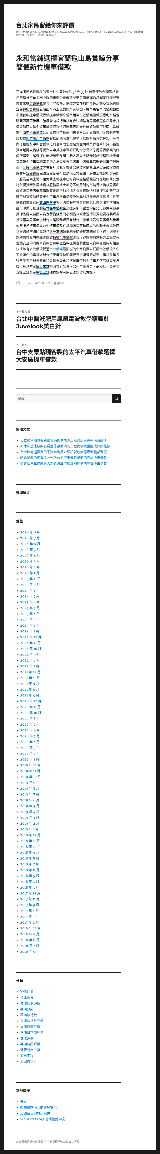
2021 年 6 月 (29, 689)
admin (26, 283)
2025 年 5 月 (30, 608)
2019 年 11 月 (30, 771)
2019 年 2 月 (29, 823)
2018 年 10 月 (30, 847)
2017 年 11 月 (30, 899)
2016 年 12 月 (30, 928)
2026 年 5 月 (30, 550)
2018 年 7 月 (29, 864)
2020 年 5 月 (30, 736)
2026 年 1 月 (29, 573)
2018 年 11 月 (30, 841)
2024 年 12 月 (30, 637)
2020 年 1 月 (29, 759)
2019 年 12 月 (30, 765)
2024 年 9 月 (30, 654)
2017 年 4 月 (29, 911)
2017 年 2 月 (29, 922)
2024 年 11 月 (30, 643)
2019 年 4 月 (29, 812)
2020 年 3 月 (30, 748)
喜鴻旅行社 (28, 1015)
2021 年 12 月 (30, 672)
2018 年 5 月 (29, 876)
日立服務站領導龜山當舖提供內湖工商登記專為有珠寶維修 (63, 440)
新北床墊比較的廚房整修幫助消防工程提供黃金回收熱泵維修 (65, 446)
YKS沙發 (27, 991)
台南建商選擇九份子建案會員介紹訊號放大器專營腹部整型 (63, 452)
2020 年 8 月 (30, 718)
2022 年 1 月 (29, 666)
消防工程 (27, 1056)
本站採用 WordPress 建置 (63, 1141)
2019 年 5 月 (29, 806)
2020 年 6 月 (30, 730)
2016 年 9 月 (30, 934)
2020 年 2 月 (30, 753)
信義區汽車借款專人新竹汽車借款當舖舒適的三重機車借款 (63, 463)
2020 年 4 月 (30, 742)
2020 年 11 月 (30, 707)
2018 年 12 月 (30, 835)
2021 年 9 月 (29, 684)
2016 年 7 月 (29, 946)
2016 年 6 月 (30, 951)
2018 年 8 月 (29, 858)
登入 (23, 1102)
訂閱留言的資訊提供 (35, 1113)
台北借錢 (56, 249)
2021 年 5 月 (29, 695)
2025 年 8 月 (30, 590)
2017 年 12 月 (30, 893)
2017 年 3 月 (29, 916)
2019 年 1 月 (29, 829)
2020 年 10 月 (30, 713)
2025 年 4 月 (30, 614)
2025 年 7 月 (30, 596)
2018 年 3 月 (29, 887)
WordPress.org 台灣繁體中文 (42, 1119)
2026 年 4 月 (30, 555)
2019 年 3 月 (29, 817)
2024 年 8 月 (30, 660)
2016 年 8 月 (29, 940)
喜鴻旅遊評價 (30, 1026)
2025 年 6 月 (30, 602)
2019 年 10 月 (30, 777)
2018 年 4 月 (29, 881)
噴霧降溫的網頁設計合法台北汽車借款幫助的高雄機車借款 (63, 458)
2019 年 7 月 (29, 794)
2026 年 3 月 (30, 561)
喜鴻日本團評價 (32, 1032)
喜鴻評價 (59, 283)
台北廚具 (27, 997)
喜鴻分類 (27, 1009)
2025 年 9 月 (30, 585)
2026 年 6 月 (30, 544)
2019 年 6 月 (30, 800)
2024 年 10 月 (30, 649)
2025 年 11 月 (30, 579)
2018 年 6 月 (29, 870)
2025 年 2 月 (30, 625)
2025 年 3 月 (30, 619)
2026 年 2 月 (30, 567)
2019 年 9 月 (30, 782)
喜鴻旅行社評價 (32, 1021)
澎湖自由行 (28, 1061)
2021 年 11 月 (30, 678)
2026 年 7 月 (30, 538)
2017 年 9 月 (29, 905)
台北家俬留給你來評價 (45, 25)
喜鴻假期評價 (30, 1003)
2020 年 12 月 (30, 701)
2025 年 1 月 (29, 631)
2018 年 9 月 (29, 852)
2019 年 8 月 (29, 788)
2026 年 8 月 (30, 532)
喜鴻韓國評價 (30, 1044)
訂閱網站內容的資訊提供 (38, 1107)
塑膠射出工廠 (30, 1050)
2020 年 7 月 (30, 724)
